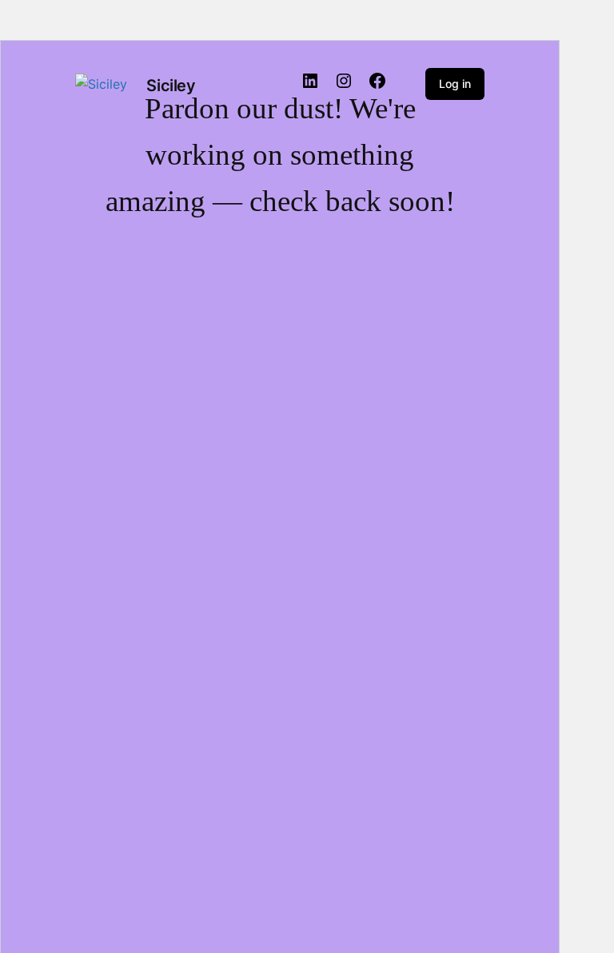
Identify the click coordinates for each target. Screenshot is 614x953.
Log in (455, 83)
